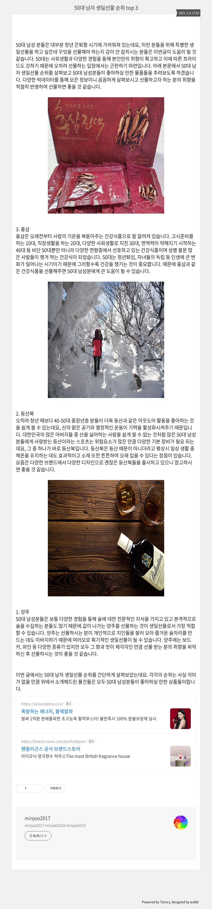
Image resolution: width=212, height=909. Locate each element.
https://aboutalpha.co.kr (42, 704)
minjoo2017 (37, 818)
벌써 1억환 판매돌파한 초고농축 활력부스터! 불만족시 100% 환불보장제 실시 (88, 718)
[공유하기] (31, 788)
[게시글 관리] (37, 788)
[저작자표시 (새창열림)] (68, 788)
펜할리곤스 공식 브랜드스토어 (50, 749)
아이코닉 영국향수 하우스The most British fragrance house (75, 756)
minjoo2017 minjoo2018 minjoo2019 (55, 825)
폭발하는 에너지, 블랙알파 (47, 711)
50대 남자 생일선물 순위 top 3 (106, 7)
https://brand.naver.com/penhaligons (53, 741)
